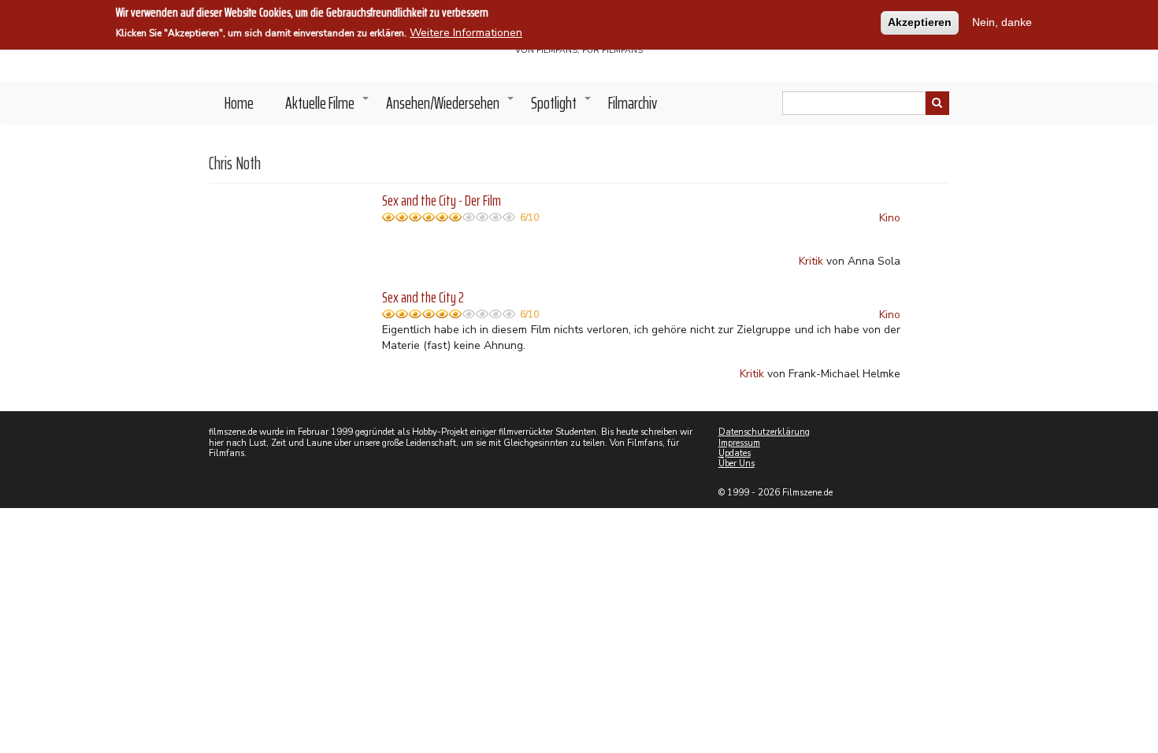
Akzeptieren (920, 22)
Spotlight (561, 107)
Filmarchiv (632, 103)
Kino (889, 217)
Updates (734, 453)
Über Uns (736, 463)
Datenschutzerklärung (764, 432)
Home (239, 103)
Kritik (811, 261)
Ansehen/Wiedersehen (450, 107)
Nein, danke (1002, 22)
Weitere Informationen (466, 32)
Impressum (739, 443)
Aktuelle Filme (327, 107)
